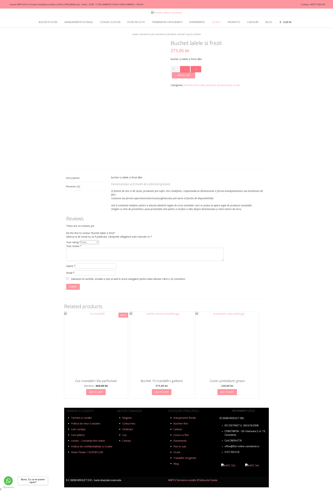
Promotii (234, 22)
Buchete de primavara (219, 85)
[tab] (84, 178)
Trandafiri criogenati (167, 22)
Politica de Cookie (207, 480)
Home (135, 34)
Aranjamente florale (78, 22)
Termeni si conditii (81, 417)
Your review (74, 246)
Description (73, 178)
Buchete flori (48, 22)
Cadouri (253, 22)
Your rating (73, 242)
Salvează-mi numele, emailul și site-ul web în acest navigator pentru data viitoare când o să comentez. (128, 279)
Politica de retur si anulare (85, 423)
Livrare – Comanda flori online (88, 440)
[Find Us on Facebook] (4, 4)
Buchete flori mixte (166, 34)
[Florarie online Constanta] (166, 12)
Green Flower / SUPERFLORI (87, 452)
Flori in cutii (136, 22)
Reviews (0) (73, 186)
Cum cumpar (78, 429)
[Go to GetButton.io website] (8, 487)
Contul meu (128, 423)
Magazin (127, 417)
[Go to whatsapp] (8, 480)
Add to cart (183, 75)
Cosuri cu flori (110, 22)
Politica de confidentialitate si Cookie (91, 446)
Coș (124, 435)
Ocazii (216, 22)
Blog (269, 22)
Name (70, 266)
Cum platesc (78, 435)
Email (70, 272)
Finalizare (127, 429)
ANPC (171, 480)
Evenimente (197, 22)
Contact (126, 440)
